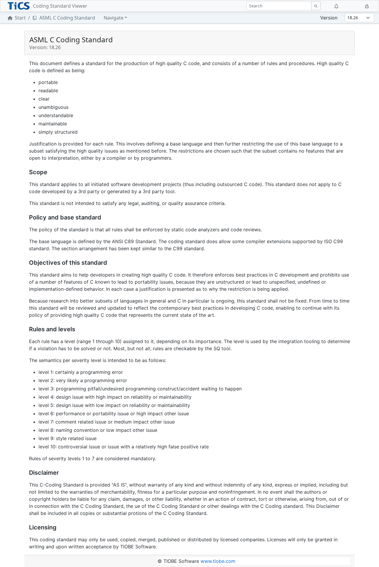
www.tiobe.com (217, 561)
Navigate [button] (113, 17)
